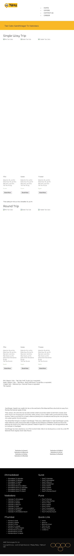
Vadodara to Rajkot (56, 450)
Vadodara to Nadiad (56, 454)
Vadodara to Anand (21, 450)
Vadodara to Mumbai (21, 456)
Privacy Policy (34, 545)
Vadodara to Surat (56, 452)
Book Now (7, 192)
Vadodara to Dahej (21, 454)
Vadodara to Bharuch (21, 452)
